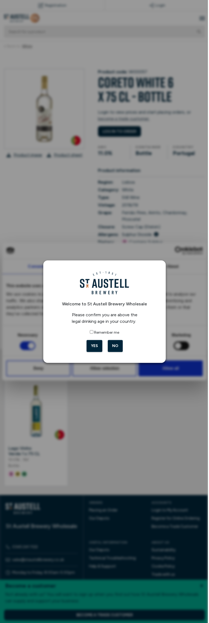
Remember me (104, 332)
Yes (92, 346)
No (113, 346)
